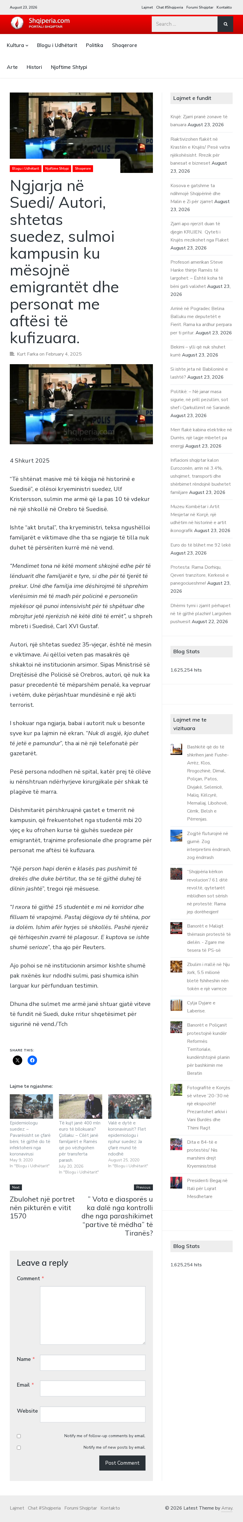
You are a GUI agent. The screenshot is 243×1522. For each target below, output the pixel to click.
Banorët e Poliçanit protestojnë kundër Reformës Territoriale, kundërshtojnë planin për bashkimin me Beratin (208, 1049)
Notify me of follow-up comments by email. (105, 1436)
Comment (30, 1278)
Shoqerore (124, 45)
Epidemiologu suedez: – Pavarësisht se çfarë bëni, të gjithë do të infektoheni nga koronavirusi (30, 1138)
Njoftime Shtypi (69, 67)
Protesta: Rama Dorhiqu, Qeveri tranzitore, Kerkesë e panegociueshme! (199, 575)
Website (27, 1410)
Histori (34, 67)
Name (26, 1359)
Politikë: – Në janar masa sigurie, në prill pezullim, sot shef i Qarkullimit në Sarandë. (200, 399)
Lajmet (147, 7)
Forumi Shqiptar (199, 7)
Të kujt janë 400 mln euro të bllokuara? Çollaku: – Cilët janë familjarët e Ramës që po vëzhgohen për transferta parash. (79, 1141)
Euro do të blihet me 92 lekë (200, 545)
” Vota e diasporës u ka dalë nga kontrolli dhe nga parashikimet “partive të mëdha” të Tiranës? (117, 1215)
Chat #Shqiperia (169, 7)
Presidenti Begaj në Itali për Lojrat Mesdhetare (207, 1188)
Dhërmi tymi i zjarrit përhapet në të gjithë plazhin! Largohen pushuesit (200, 613)
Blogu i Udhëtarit (57, 45)
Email (25, 1384)
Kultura (15, 45)
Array (226, 1508)
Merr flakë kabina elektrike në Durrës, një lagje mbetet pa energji (201, 438)
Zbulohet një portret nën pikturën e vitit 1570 (42, 1207)
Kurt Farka (27, 354)
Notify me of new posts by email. (115, 1447)
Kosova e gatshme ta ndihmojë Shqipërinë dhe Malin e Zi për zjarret (195, 193)
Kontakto (224, 7)
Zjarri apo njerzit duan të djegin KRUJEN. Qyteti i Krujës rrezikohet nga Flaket (199, 232)
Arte (12, 67)
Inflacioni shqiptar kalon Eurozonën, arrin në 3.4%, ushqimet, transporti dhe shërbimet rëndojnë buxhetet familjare (200, 476)
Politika (94, 45)
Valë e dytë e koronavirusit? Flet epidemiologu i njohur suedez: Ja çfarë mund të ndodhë (127, 1138)
